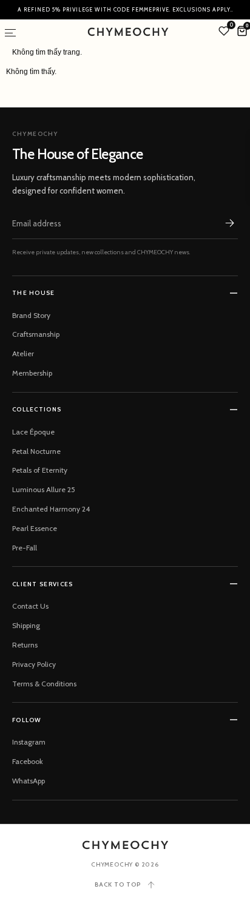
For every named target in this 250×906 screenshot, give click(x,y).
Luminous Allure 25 (43, 489)
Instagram (29, 741)
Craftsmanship (35, 334)
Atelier (23, 353)
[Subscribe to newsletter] (229, 223)
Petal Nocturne (36, 451)
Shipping (26, 625)
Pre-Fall (24, 547)
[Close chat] (225, 563)
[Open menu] (10, 32)
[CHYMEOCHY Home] (125, 845)
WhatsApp (28, 780)
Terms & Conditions (44, 683)
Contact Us (30, 605)
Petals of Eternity (39, 470)
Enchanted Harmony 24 (51, 508)
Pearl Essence (34, 528)
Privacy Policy (34, 664)
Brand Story (31, 315)
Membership (32, 372)
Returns (25, 644)
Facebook (27, 761)
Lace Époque (33, 431)
